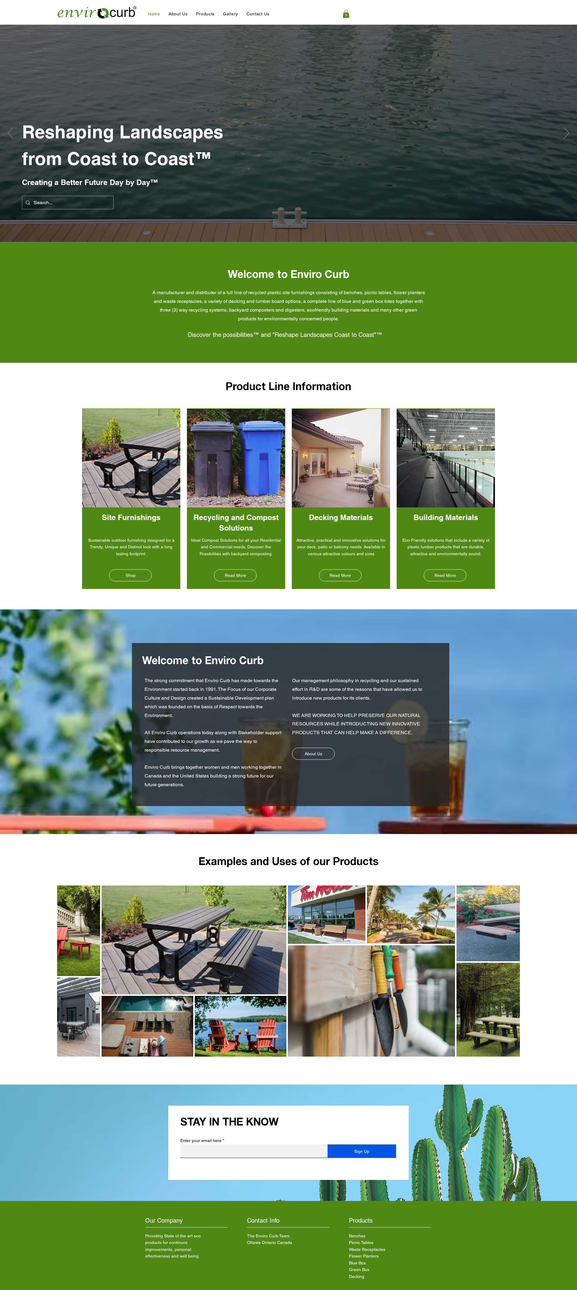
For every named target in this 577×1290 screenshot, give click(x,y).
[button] (178, 13)
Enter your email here (200, 1140)
